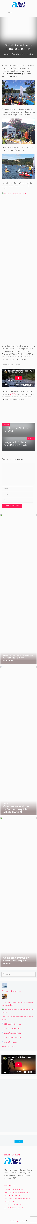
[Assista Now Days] (9, 1042)
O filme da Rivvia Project (11, 1028)
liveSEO (24, 1221)
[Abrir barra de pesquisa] (32, 12)
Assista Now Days (8, 1046)
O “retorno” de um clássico (11, 991)
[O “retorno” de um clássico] (18, 662)
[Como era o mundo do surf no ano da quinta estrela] (18, 965)
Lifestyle (30, 54)
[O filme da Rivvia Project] (11, 1024)
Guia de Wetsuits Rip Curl (11, 1037)
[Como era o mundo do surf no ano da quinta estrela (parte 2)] (18, 814)
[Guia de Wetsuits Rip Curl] (12, 1033)
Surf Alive (21, 186)
